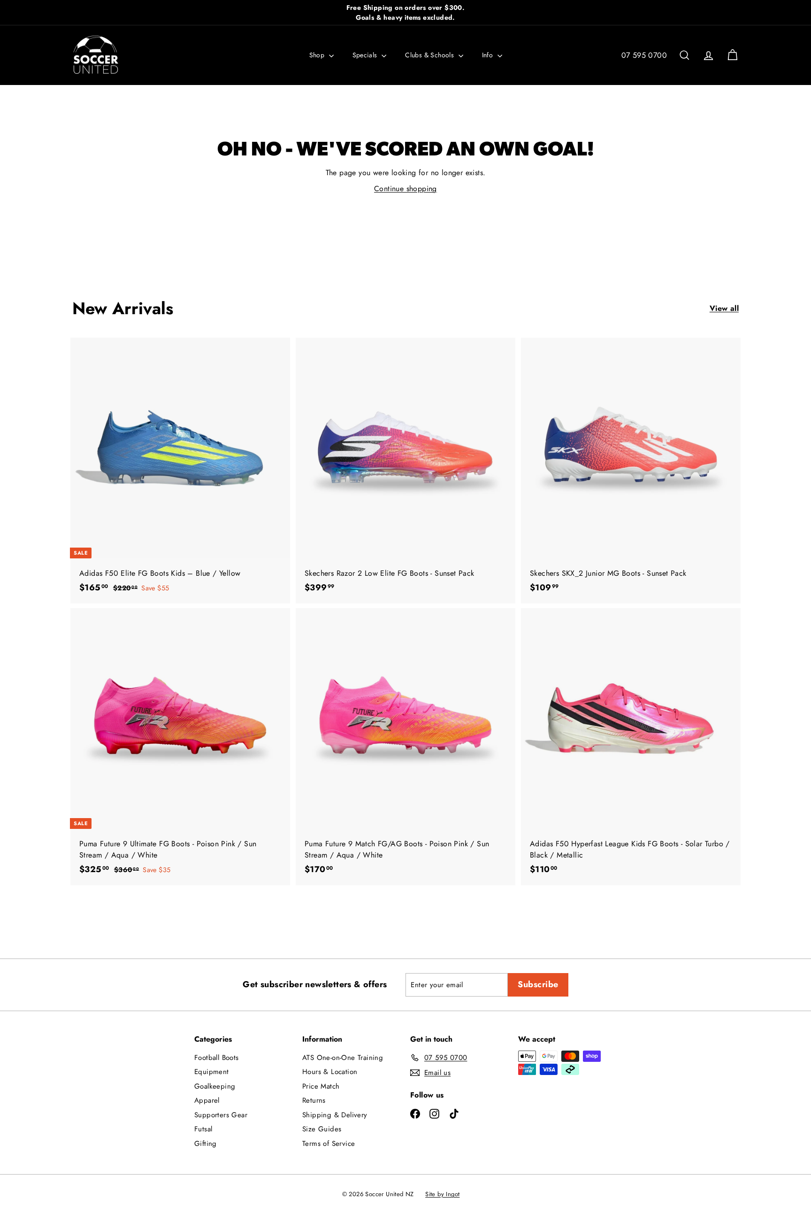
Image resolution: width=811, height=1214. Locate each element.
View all (724, 308)
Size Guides (321, 1129)
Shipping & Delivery (334, 1115)
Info (488, 55)
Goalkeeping (214, 1086)
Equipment (211, 1072)
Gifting (205, 1143)
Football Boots (216, 1057)
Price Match (320, 1086)
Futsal (203, 1129)
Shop (318, 55)
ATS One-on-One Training (342, 1057)
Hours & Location (329, 1072)
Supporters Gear (220, 1115)
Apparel (207, 1100)
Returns (314, 1100)
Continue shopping (405, 188)
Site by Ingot (442, 1194)
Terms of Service (328, 1143)
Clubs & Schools (430, 55)
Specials (366, 55)
